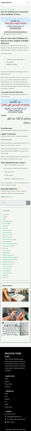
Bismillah (4, 214)
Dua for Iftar (9, 196)
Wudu (4, 277)
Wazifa (4, 275)
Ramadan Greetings (7, 261)
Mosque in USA (6, 235)
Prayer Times (5, 241)
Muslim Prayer (6, 237)
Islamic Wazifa (6, 232)
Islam (3, 228)
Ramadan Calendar (7, 255)
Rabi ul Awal (5, 250)
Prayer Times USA (7, 246)
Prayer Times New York (8, 243)
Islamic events (6, 230)
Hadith (4, 226)
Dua (8, 9)
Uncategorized (6, 273)
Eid (3, 219)
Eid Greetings (6, 221)
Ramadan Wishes (6, 264)
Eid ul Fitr (4, 223)
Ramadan (12, 9)
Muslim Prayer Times (8, 239)
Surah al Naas (5, 268)
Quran (4, 248)
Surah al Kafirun (6, 266)
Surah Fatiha (5, 271)
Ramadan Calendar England (9, 257)
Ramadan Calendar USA (8, 259)
